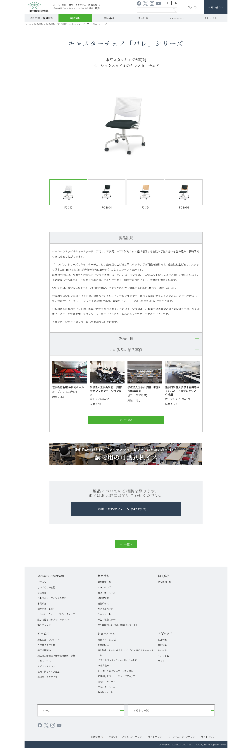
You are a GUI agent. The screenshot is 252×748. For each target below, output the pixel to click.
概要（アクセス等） (107, 639)
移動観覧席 (103, 598)
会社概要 (41, 592)
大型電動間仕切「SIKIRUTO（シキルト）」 (118, 624)
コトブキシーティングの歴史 (51, 598)
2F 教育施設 (103, 665)
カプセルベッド (105, 608)
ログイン (192, 7)
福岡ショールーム (106, 681)
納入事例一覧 (164, 582)
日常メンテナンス (46, 666)
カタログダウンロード (48, 644)
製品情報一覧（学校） (57, 24)
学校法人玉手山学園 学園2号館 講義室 (143, 389)
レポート (162, 650)
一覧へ (128, 544)
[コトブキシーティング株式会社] (38, 7)
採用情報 (95, 736)
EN (175, 3)
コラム (161, 660)
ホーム (28, 24)
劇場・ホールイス (106, 592)
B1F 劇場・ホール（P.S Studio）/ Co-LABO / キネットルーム (125, 652)
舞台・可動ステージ (108, 619)
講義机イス (103, 603)
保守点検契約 (44, 650)
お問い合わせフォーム (123, 509)
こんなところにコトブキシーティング (56, 614)
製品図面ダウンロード (48, 639)
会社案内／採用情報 (41, 18)
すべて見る (126, 420)
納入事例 (109, 18)
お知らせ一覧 (141, 710)
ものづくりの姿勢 (46, 587)
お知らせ (112, 736)
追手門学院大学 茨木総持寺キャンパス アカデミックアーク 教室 (182, 390)
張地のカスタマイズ (47, 676)
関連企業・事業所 (46, 608)
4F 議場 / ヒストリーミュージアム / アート (118, 676)
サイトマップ (208, 736)
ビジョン (41, 582)
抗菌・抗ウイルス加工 (48, 671)
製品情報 (75, 18)
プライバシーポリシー (133, 736)
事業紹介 (41, 603)
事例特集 (162, 644)
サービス (143, 18)
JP (168, 3)
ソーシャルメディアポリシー (182, 736)
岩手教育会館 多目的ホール (68, 387)
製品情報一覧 (104, 582)
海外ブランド (44, 624)
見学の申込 (103, 644)
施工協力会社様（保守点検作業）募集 (56, 655)
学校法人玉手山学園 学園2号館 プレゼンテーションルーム (107, 390)
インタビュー (164, 655)
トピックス (210, 18)
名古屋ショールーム (108, 692)
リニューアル (44, 660)
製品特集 (162, 639)
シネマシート (104, 614)
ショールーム (176, 18)
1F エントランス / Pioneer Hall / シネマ (117, 660)
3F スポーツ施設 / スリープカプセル (115, 670)
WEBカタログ (104, 587)
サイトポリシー (156, 736)
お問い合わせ (216, 7)
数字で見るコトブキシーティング (53, 619)
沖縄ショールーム (106, 686)
